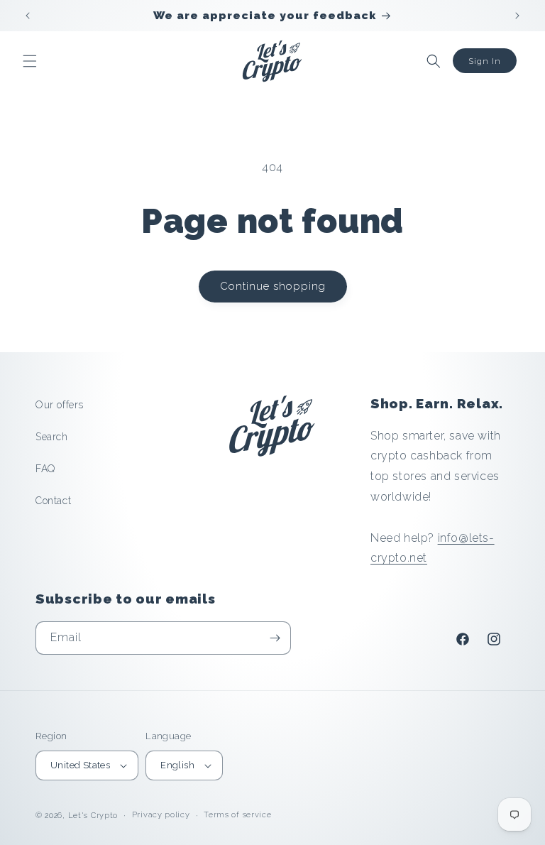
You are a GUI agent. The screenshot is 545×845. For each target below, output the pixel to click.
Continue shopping (273, 286)
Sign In (484, 61)
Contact (53, 500)
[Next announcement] (517, 15)
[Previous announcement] (27, 15)
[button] (29, 61)
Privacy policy (161, 814)
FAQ (45, 468)
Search (51, 436)
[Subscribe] (274, 638)
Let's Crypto (93, 815)
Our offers (59, 404)
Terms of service (237, 814)
